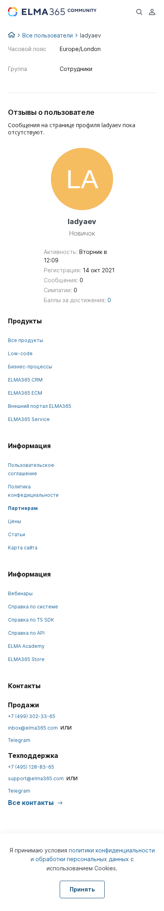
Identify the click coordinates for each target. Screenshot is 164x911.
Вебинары (20, 593)
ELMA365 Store (26, 659)
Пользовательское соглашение (31, 469)
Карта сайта (22, 548)
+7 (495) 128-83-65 (31, 767)
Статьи (16, 534)
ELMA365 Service (29, 419)
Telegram (19, 740)
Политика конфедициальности (33, 491)
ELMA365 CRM (25, 380)
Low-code (20, 353)
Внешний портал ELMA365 (39, 406)
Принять (82, 889)
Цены (14, 521)
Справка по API (26, 633)
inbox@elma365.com (33, 728)
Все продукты (25, 340)
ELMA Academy (26, 646)
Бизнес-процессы (30, 367)
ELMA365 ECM (25, 393)
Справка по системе (33, 607)
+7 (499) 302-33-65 (31, 716)
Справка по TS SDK (31, 620)
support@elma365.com (36, 778)
